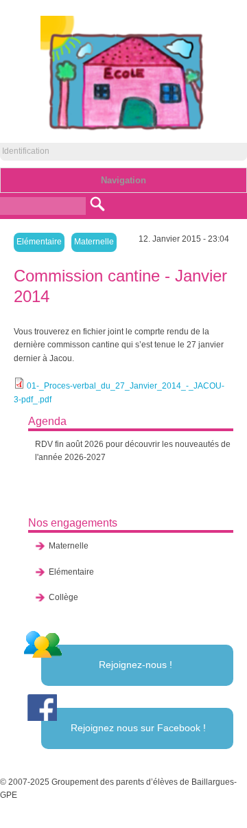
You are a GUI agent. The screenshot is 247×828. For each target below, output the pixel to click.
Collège (63, 597)
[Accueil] (123, 130)
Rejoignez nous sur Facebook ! (138, 727)
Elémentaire (39, 241)
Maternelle (94, 241)
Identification (25, 151)
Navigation (123, 180)
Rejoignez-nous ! (135, 664)
